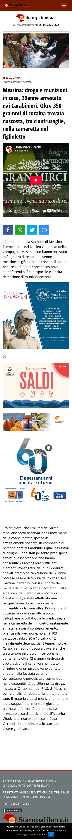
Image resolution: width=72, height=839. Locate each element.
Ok (51, 834)
